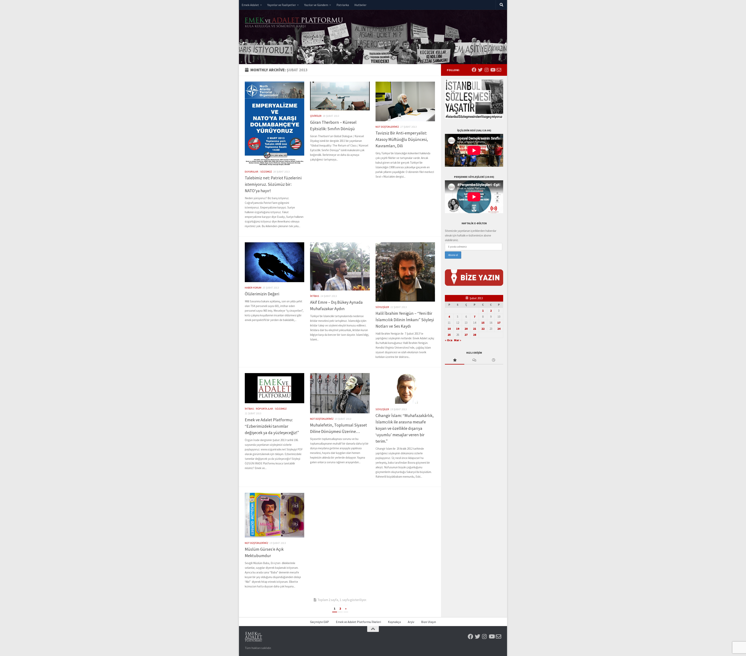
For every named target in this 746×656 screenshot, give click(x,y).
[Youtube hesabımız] (492, 69)
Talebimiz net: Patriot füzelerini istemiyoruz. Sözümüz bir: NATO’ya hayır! (273, 184)
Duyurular (251, 171)
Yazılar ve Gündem (316, 5)
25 (449, 335)
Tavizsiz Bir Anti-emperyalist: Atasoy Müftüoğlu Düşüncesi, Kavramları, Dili (402, 139)
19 (457, 329)
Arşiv (411, 622)
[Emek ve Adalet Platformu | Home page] (294, 22)
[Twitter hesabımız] (480, 69)
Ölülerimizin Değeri (262, 294)
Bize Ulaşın (428, 622)
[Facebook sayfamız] (474, 69)
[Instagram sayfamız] (486, 69)
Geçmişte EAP (319, 622)
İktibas (314, 296)
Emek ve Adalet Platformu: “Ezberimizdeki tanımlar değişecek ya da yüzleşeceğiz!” (272, 426)
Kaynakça (394, 622)
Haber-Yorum (253, 287)
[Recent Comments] (474, 360)
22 (483, 329)
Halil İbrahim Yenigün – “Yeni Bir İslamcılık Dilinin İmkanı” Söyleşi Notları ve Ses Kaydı (405, 320)
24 (498, 329)
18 (449, 329)
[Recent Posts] (493, 360)
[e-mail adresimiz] (499, 69)
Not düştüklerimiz (387, 126)
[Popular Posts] (454, 360)
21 (474, 329)
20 (466, 329)
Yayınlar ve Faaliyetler (281, 5)
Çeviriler (316, 116)
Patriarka (342, 5)
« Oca (448, 340)
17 (498, 323)
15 (483, 323)
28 (474, 335)
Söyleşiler (382, 307)
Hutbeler (360, 5)
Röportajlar (264, 408)
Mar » (457, 340)
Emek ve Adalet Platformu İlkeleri (358, 622)
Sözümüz (266, 171)
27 (466, 335)
